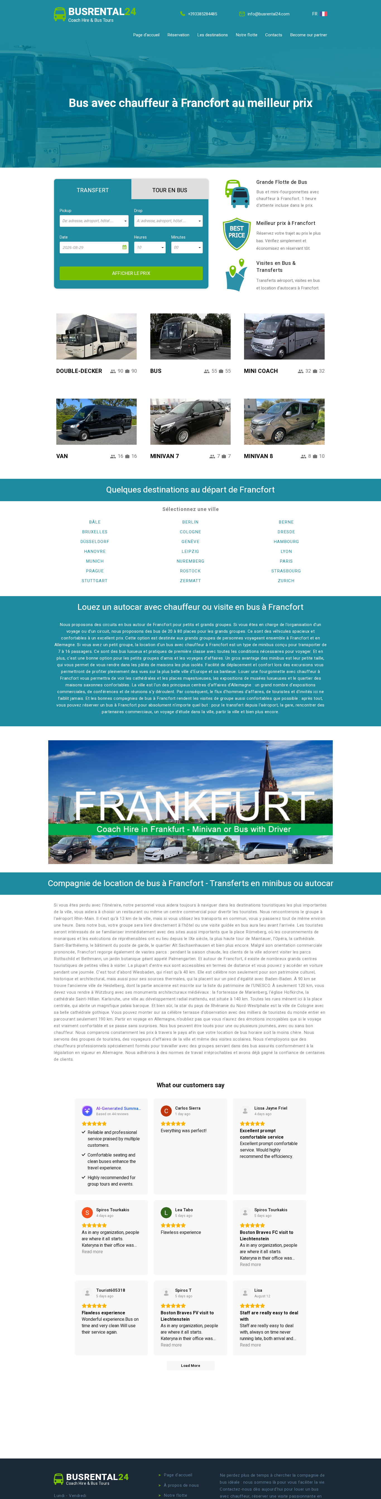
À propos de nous (181, 1485)
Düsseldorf (94, 542)
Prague (95, 571)
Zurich (286, 581)
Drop (138, 211)
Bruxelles (95, 532)
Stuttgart (95, 581)
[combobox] (94, 221)
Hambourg (286, 542)
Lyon (286, 551)
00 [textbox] (176, 247)
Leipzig (190, 551)
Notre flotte (246, 35)
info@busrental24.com (269, 14)
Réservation (178, 35)
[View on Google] (166, 1111)
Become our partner (308, 35)
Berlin (190, 522)
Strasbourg (286, 571)
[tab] (92, 189)
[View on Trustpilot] (245, 1111)
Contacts (273, 35)
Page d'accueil (146, 35)
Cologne (190, 532)
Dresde (286, 532)
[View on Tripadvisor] (87, 1293)
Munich (95, 561)
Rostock (190, 571)
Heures (140, 237)
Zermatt (190, 581)
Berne (286, 522)
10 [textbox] (139, 247)
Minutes (178, 237)
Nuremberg (190, 561)
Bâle (95, 522)
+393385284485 (202, 14)
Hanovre (95, 551)
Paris (286, 561)
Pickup (65, 211)
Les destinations (212, 35)
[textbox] (94, 221)
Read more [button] (92, 1252)
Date (64, 237)
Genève (190, 542)
